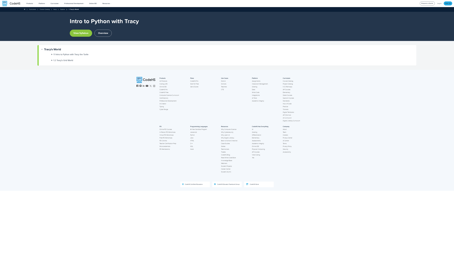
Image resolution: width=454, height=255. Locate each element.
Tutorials (285, 109)
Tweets (223, 152)
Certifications (163, 98)
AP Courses (286, 90)
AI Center (286, 141)
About (285, 129)
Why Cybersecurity (227, 132)
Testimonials (225, 149)
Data (253, 90)
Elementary (286, 92)
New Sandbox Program (199, 129)
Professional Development (168, 101)
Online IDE (162, 87)
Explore (62, 9)
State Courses (287, 95)
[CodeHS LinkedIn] (144, 86)
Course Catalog (45, 9)
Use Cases (224, 78)
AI (252, 129)
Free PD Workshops (165, 138)
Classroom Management (260, 84)
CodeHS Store (254, 184)
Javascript (193, 132)
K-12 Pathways (287, 87)
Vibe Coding (256, 155)
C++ (191, 143)
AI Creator (162, 104)
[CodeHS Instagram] (141, 86)
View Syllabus (80, 33)
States (223, 146)
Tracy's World (52, 49)
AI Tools (254, 98)
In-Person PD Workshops (167, 132)
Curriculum (32, 9)
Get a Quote (194, 87)
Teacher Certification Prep (167, 143)
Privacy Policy (287, 146)
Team (284, 132)
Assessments (256, 141)
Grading (254, 87)
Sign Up (448, 3)
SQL (191, 146)
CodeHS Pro (163, 90)
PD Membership (164, 149)
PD (160, 126)
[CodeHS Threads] (154, 86)
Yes (253, 158)
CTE (222, 90)
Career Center (225, 169)
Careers (285, 135)
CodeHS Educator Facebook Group (228, 184)
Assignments (256, 81)
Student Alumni (226, 172)
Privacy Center (287, 138)
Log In (439, 3)
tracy (55, 9)
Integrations (256, 95)
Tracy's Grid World (63, 60)
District (223, 81)
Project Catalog (288, 84)
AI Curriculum (287, 118)
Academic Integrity (258, 101)
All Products (163, 81)
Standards (286, 101)
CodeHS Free (163, 92)
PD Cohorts (163, 141)
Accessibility (287, 152)
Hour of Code (287, 104)
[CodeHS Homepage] (12, 3)
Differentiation (256, 135)
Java (191, 138)
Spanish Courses (288, 98)
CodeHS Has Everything (260, 126)
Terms (285, 143)
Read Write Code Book (228, 158)
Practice (285, 107)
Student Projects (226, 166)
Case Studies (225, 143)
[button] (30, 3)
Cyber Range (163, 109)
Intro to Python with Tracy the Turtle (70, 54)
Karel (192, 149)
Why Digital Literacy (227, 138)
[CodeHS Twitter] (150, 86)
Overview (103, 33)
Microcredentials (164, 146)
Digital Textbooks (288, 112)
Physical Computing (258, 149)
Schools (223, 84)
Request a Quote (427, 3)
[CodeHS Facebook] (137, 86)
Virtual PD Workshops (166, 135)
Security (285, 149)
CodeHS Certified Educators (194, 184)
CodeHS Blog (225, 155)
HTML (192, 141)
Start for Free (194, 84)
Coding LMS (163, 84)
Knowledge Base (226, 161)
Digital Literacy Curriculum (291, 121)
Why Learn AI (225, 135)
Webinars (224, 163)
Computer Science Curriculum (169, 95)
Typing (161, 107)
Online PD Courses (165, 129)
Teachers (224, 87)
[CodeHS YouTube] (147, 86)
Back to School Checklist (229, 141)
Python (192, 135)
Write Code (255, 92)
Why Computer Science (228, 129)
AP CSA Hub (287, 115)
